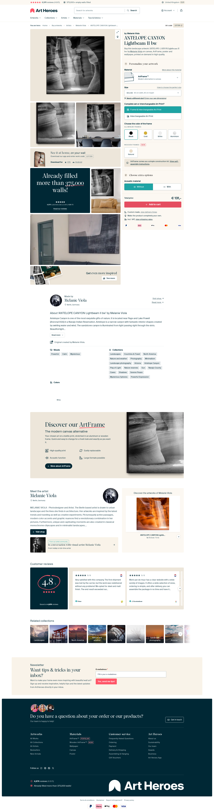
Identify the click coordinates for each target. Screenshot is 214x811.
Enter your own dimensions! (146, 98)
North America (150, 354)
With (169, 186)
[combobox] (99, 10)
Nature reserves (131, 368)
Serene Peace (136, 372)
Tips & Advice (94, 18)
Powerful (55, 354)
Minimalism (150, 358)
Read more (157, 302)
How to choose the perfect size (169, 87)
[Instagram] (41, 768)
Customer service (119, 734)
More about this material (171, 70)
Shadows (123, 372)
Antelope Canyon (151, 363)
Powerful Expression (140, 377)
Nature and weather (118, 358)
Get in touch (176, 719)
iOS (69, 162)
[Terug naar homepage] (43, 10)
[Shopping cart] (181, 10)
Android (78, 162)
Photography (136, 358)
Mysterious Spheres (118, 377)
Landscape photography (120, 363)
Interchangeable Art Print (141, 116)
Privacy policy (129, 800)
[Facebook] (49, 768)
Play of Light (115, 368)
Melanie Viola (133, 33)
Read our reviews (60, 209)
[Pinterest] (45, 768)
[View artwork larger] (117, 32)
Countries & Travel (132, 354)
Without (140, 186)
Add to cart (154, 204)
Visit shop (157, 298)
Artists (64, 18)
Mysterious (75, 354)
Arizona (137, 363)
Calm (64, 354)
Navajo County (154, 368)
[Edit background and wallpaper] (117, 37)
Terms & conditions (87, 800)
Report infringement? (114, 800)
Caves (112, 372)
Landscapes (115, 354)
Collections (50, 18)
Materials (77, 18)
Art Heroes (155, 734)
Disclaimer (100, 800)
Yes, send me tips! (106, 681)
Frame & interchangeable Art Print (145, 109)
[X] (53, 768)
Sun (143, 368)
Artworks (34, 18)
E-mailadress (102, 669)
